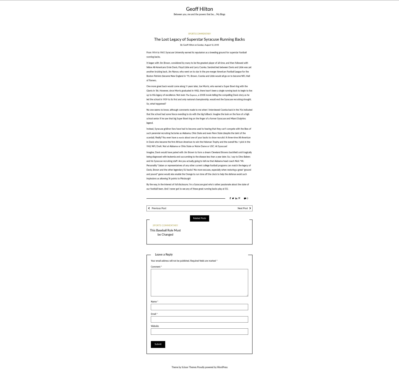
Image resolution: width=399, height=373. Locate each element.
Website (155, 326)
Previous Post (158, 208)
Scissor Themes (189, 367)
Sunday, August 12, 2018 (208, 45)
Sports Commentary (199, 34)
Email (154, 314)
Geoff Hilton (199, 9)
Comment (156, 267)
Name (154, 302)
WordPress (222, 367)
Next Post (243, 208)
